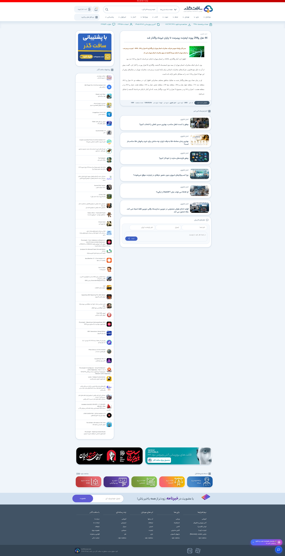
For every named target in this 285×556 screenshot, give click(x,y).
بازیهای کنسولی (175, 534)
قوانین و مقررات (95, 534)
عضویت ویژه (96, 530)
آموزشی (204, 519)
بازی (197, 17)
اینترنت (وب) (202, 530)
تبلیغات (97, 527)
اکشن (178, 527)
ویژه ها (145, 17)
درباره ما (97, 519)
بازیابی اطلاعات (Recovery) (198, 534)
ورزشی (178, 519)
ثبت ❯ (131, 238)
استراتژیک (177, 523)
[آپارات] (198, 550)
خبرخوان (123, 17)
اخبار (134, 17)
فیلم (176, 17)
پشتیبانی (110, 17)
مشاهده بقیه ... (201, 538)
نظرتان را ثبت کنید (202, 103)
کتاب (156, 17)
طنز (125, 534)
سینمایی (123, 530)
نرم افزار (208, 17)
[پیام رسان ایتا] (189, 550)
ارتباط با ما (96, 523)
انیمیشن (123, 523)
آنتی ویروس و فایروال (199, 523)
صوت (166, 17)
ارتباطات (150, 523)
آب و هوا (150, 519)
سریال (124, 527)
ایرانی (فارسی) (202, 527)
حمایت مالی (96, 538)
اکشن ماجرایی (175, 530)
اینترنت (151, 530)
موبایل (187, 17)
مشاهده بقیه (85, 474)
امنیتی (151, 527)
